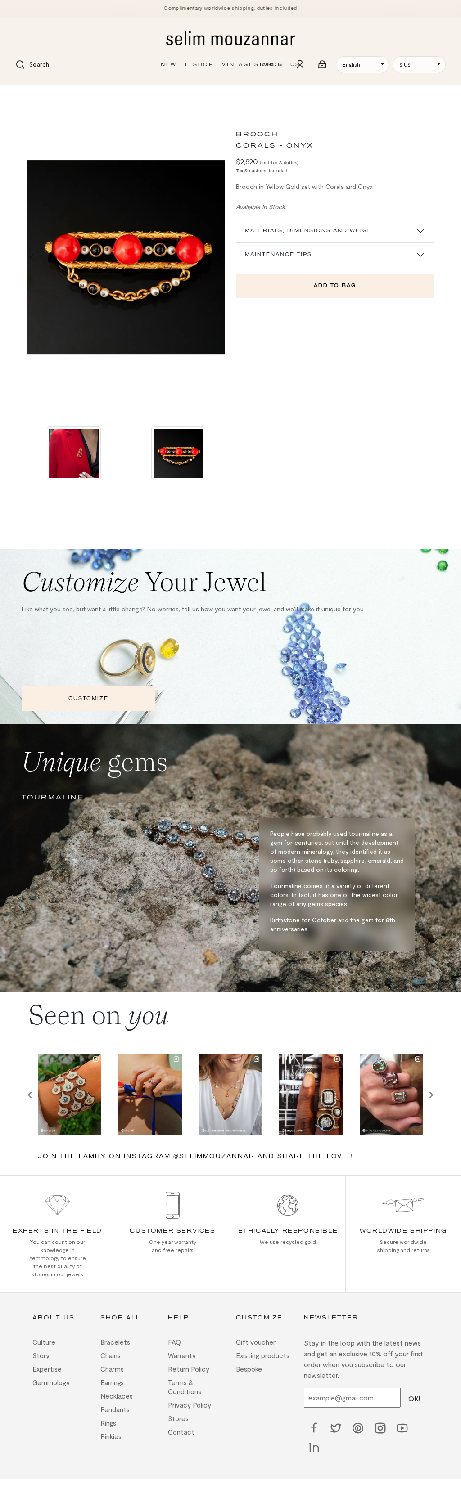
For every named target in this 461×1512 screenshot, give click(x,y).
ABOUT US (281, 64)
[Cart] (322, 64)
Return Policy (188, 1369)
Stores (178, 1418)
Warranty (182, 1355)
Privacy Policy (189, 1405)
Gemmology (51, 1382)
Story (41, 1355)
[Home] (230, 39)
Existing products (262, 1355)
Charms (112, 1369)
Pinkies (111, 1436)
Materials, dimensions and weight (310, 230)
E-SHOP (199, 64)
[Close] (32, 98)
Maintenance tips (278, 254)
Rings (108, 1423)
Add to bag (335, 285)
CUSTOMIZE (88, 698)
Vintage (238, 64)
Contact (181, 1432)
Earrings (112, 1382)
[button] (32, 257)
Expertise (47, 1369)
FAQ (174, 1342)
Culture (43, 1342)
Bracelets (115, 1342)
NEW (169, 64)
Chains (110, 1355)
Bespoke (249, 1369)
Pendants (115, 1409)
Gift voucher (256, 1342)
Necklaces (116, 1396)
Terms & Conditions (184, 1386)
